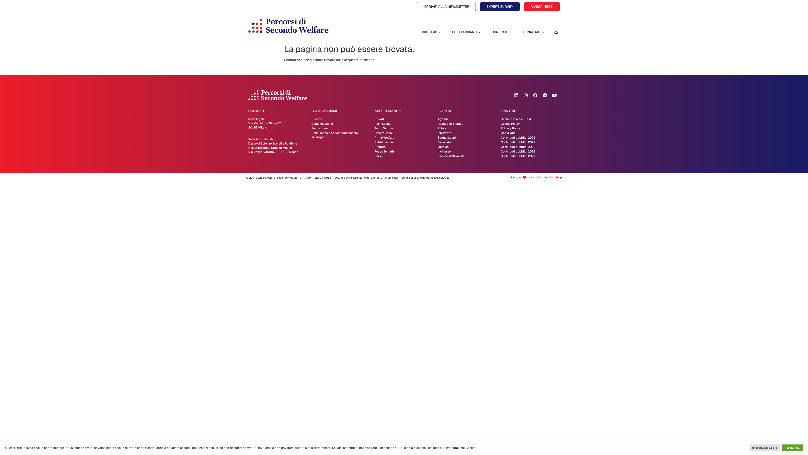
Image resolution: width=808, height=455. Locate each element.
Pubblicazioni (384, 142)
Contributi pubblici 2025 (518, 137)
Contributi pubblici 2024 (518, 142)
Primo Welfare (384, 137)
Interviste (444, 133)
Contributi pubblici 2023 (518, 147)
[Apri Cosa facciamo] (479, 32)
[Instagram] (526, 95)
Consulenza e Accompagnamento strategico (334, 135)
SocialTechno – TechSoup (546, 177)
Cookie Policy (510, 124)
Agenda (443, 119)
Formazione (319, 128)
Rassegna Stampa (450, 124)
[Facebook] (535, 95)
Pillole (442, 128)
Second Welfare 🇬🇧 (451, 156)
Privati (379, 119)
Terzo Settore (384, 128)
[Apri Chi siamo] (439, 32)
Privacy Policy (511, 128)
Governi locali (384, 133)
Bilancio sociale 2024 (516, 119)
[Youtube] (554, 95)
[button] (556, 32)
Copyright (508, 133)
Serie (378, 156)
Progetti (380, 147)
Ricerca (316, 119)
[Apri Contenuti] (510, 32)
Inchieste (444, 151)
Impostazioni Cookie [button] (764, 448)
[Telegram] (545, 95)
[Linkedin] (516, 95)
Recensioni (445, 142)
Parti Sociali (383, 124)
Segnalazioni (447, 137)
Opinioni (443, 147)
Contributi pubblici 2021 (518, 156)
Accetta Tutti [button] (792, 448)
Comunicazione (322, 124)
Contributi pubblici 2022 (518, 151)
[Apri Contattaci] (543, 32)
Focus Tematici (385, 151)
